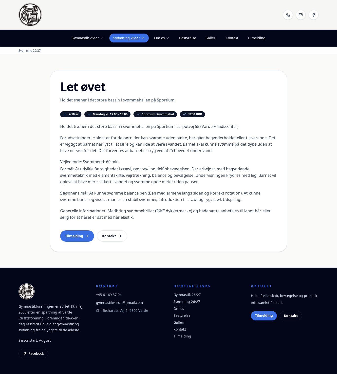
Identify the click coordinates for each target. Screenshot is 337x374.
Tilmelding (256, 38)
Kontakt (232, 38)
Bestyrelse (187, 38)
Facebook (36, 353)
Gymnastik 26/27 (85, 38)
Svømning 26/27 (126, 38)
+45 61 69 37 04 (109, 294)
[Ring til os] (288, 15)
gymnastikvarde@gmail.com (119, 302)
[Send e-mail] (301, 15)
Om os (159, 38)
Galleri (211, 38)
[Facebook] (313, 15)
